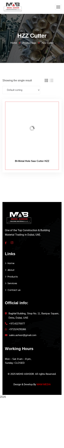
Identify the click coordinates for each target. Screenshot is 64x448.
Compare (53, 106)
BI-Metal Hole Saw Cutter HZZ (32, 161)
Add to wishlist (53, 114)
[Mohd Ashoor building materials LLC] (12, 6)
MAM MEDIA (44, 384)
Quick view (53, 121)
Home (13, 42)
